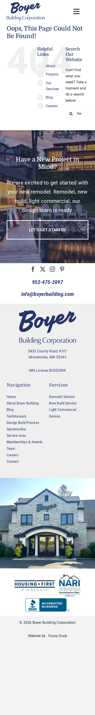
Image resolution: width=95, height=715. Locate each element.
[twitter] (42, 269)
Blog (49, 97)
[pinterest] (62, 269)
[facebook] (33, 269)
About (50, 66)
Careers (52, 106)
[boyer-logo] (26, 11)
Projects (52, 74)
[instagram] (52, 269)
